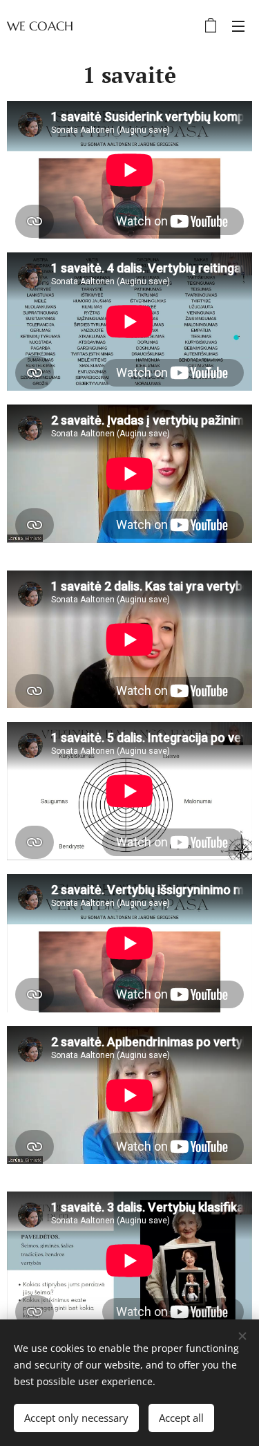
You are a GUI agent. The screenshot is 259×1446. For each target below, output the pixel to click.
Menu (238, 25)
